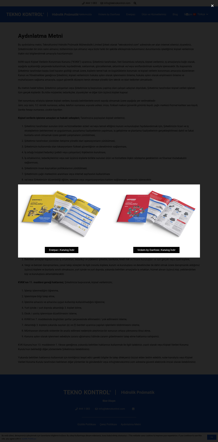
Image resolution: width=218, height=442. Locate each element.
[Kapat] (212, 5)
